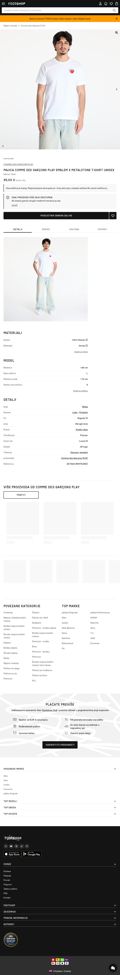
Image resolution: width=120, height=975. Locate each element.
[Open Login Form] (100, 3)
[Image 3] (8, 146)
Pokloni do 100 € (40, 617)
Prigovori (8, 884)
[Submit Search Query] (114, 10)
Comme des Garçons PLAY (18, 164)
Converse (94, 643)
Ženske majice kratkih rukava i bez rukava (42, 663)
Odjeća (7, 642)
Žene (34, 646)
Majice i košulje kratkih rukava (15, 619)
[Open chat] (113, 968)
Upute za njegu (81, 351)
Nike (64, 617)
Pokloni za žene (39, 675)
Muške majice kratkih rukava (14, 627)
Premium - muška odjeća (44, 627)
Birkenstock (67, 643)
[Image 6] (17, 146)
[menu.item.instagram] (16, 846)
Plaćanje (7, 875)
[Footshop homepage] (16, 3)
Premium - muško (40, 641)
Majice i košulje (11, 663)
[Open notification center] (105, 3)
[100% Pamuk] (86, 340)
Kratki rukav (82, 429)
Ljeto (74, 412)
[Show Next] (116, 89)
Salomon (66, 638)
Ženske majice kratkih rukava (14, 636)
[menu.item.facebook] (6, 846)
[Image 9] (26, 146)
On (63, 648)
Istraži (15, 205)
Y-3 (91, 632)
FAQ (5, 893)
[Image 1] (2, 146)
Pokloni (35, 612)
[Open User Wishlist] (111, 3)
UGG (92, 638)
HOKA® (93, 617)
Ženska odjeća (11, 652)
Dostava (7, 871)
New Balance (68, 627)
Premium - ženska (40, 651)
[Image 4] (11, 146)
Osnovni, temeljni (79, 452)
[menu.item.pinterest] (27, 846)
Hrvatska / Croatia (62, 971)
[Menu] (3, 3)
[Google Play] (31, 854)
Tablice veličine (10, 888)
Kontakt (7, 897)
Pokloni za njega (11, 668)
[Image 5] (14, 146)
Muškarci (36, 622)
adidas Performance (100, 612)
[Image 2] (5, 146)
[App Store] (12, 854)
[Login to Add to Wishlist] (112, 215)
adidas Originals (70, 612)
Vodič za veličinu (80, 390)
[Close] (116, 18)
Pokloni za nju (10, 673)
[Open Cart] (116, 3)
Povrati (7, 880)
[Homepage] (60, 838)
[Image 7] (20, 146)
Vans (92, 627)
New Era (94, 622)
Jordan (65, 622)
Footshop (8, 612)
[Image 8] (23, 146)
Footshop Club (50, 710)
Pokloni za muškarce (42, 670)
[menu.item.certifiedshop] (11, 940)
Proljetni (83, 412)
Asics (64, 632)
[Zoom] (116, 32)
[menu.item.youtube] (11, 846)
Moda (6, 658)
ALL (34, 680)
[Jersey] (86, 345)
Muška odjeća (10, 647)
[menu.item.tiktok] (21, 846)
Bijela (85, 406)
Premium (8, 678)
